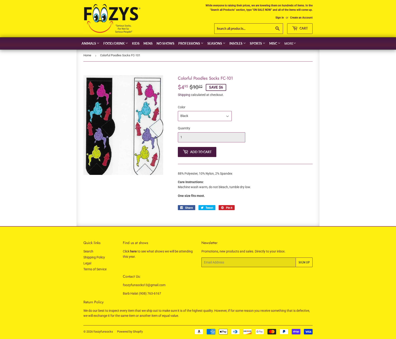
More (288, 43)
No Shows (165, 43)
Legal (87, 263)
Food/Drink (114, 43)
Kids (136, 43)
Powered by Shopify (130, 331)
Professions (189, 43)
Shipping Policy (94, 257)
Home (87, 55)
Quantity (184, 128)
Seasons (215, 43)
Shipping (184, 95)
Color (181, 107)
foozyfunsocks (103, 331)
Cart (303, 28)
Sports (256, 43)
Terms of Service (95, 269)
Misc (273, 43)
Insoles (236, 43)
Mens (148, 43)
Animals (89, 43)
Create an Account (301, 17)
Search (88, 251)
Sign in (279, 17)
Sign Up (304, 262)
